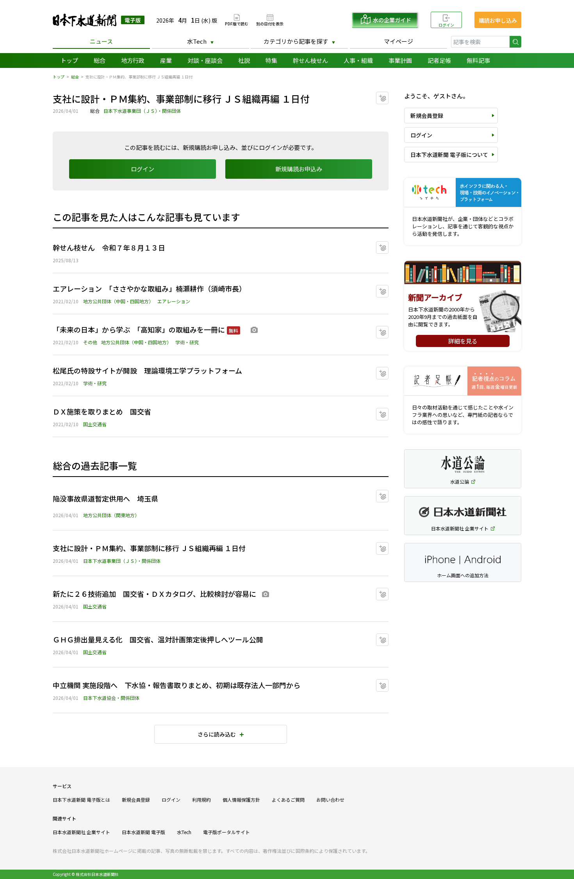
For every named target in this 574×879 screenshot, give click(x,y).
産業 (166, 60)
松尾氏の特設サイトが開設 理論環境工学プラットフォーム (147, 370)
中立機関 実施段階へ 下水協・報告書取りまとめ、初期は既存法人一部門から (176, 685)
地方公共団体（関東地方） (111, 515)
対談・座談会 (205, 60)
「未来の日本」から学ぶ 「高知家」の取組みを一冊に (139, 329)
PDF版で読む (236, 23)
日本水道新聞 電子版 (143, 832)
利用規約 (201, 799)
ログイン (446, 25)
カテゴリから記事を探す (296, 41)
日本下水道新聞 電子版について (449, 154)
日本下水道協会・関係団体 (111, 697)
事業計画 (400, 60)
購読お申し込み (498, 20)
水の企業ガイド (392, 20)
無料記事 (478, 60)
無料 (233, 330)
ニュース (101, 41)
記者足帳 (439, 60)
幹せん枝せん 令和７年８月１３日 (109, 247)
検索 (515, 42)
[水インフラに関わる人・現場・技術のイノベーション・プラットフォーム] (462, 192)
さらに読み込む (217, 734)
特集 (271, 60)
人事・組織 (358, 60)
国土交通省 (95, 424)
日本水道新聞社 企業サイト (81, 832)
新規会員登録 (426, 115)
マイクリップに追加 (388, 95)
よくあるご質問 (288, 799)
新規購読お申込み (298, 169)
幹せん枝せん (310, 60)
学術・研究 (187, 342)
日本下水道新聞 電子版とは (81, 799)
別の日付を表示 (269, 23)
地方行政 (132, 60)
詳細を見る (463, 341)
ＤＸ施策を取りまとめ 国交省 (102, 411)
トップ (69, 60)
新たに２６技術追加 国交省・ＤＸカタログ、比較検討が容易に (154, 594)
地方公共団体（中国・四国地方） (118, 301)
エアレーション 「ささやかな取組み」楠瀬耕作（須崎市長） (149, 288)
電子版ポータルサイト (226, 832)
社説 (244, 60)
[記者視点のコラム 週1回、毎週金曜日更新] (462, 381)
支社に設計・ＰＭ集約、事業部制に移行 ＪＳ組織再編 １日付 (149, 548)
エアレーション (173, 301)
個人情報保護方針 (241, 799)
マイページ (398, 41)
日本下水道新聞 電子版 (98, 20)
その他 (90, 342)
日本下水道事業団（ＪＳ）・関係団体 (142, 110)
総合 (99, 60)
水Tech (197, 41)
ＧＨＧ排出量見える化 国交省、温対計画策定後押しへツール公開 (158, 639)
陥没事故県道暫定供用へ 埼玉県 (105, 498)
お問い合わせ (330, 799)
